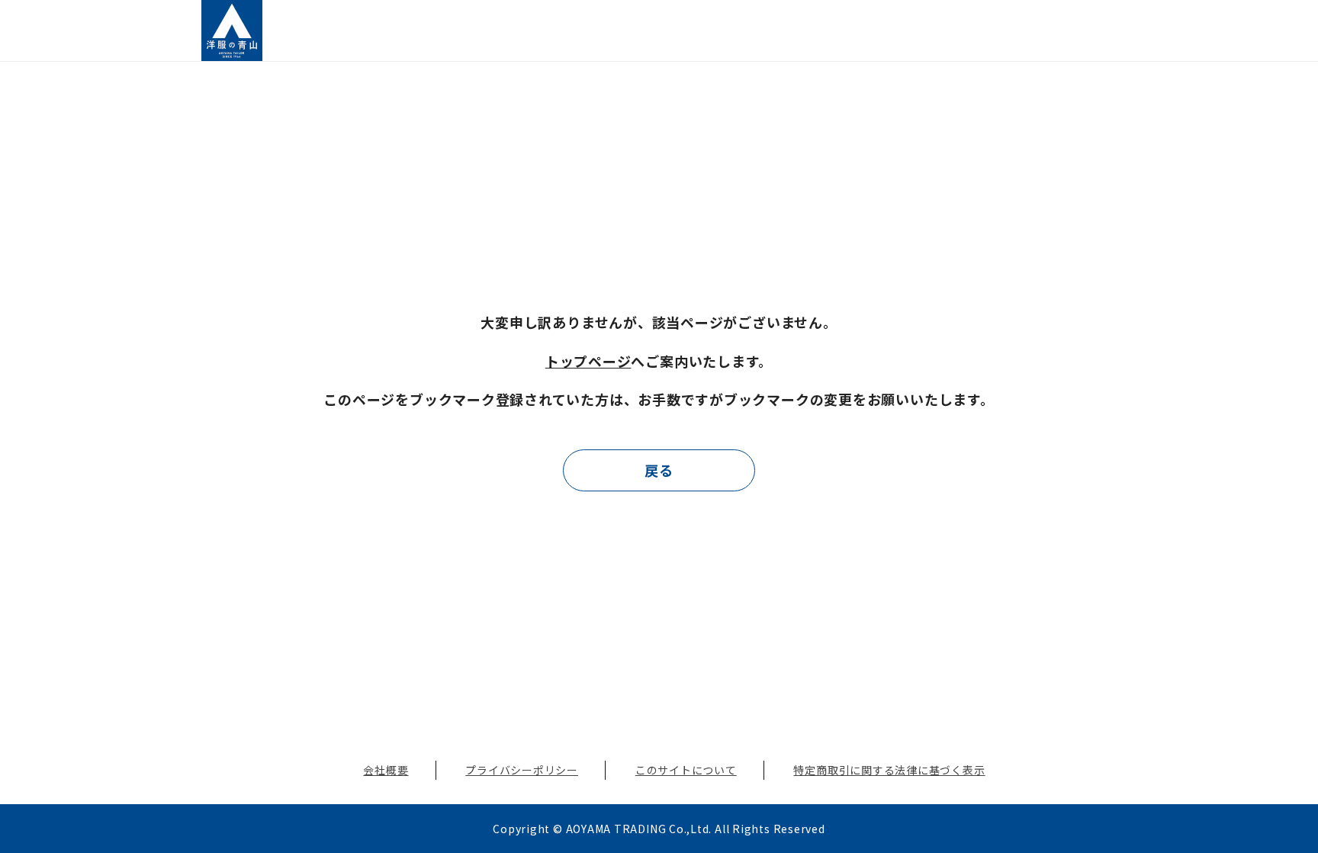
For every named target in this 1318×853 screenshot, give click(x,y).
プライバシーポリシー (521, 769)
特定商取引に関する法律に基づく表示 (889, 769)
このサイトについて (686, 769)
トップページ (588, 361)
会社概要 (385, 769)
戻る (659, 470)
